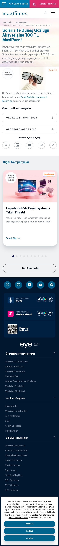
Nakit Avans (10, 470)
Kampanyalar (11, 406)
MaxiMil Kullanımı (13, 465)
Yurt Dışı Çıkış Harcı (14, 475)
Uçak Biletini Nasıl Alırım (16, 455)
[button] (15, 13)
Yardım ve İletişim (13, 426)
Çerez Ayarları (11, 430)
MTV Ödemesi (12, 485)
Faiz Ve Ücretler (12, 416)
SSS (7, 421)
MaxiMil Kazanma (13, 460)
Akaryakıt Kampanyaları (16, 450)
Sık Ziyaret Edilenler (17, 438)
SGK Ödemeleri (12, 480)
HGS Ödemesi (11, 490)
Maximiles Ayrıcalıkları (15, 445)
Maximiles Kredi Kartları (16, 411)
